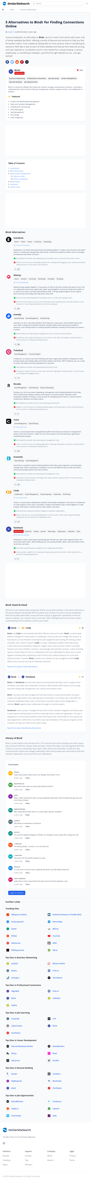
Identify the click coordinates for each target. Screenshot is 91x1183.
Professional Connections (36, 78)
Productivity (57, 494)
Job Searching (53, 78)
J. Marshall (18, 855)
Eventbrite (18, 238)
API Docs (28, 1164)
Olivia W (17, 867)
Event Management (32, 318)
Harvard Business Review (22, 1046)
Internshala (16, 1115)
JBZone (56, 929)
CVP (54, 1018)
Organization (62, 531)
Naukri (14, 1074)
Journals (43, 531)
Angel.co (15, 1108)
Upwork (56, 1108)
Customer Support (34, 354)
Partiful (56, 1060)
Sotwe (14, 929)
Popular (6, 1156)
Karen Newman (20, 878)
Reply (28, 778)
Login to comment (16, 893)
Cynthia (17, 821)
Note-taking (51, 531)
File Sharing (66, 494)
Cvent (16, 419)
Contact (28, 1156)
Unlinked (56, 998)
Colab (16, 490)
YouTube (56, 936)
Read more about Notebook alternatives (24, 728)
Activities (24, 279)
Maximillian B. (19, 784)
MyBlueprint (16, 1081)
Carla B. (17, 832)
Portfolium (15, 1033)
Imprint (50, 1160)
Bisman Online (59, 963)
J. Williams (18, 844)
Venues (30, 242)
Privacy (73, 1156)
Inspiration (71, 531)
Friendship (51, 279)
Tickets (23, 242)
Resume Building (15, 82)
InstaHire (56, 1074)
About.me (15, 1060)
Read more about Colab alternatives (22, 666)
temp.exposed (17, 921)
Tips (26, 1160)
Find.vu (56, 970)
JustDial (14, 963)
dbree (55, 950)
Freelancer (57, 1101)
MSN (55, 943)
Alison (14, 1053)
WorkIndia (57, 1081)
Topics (12, 10)
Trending (6, 1160)
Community (32, 279)
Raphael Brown (19, 809)
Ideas (78, 531)
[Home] (3, 10)
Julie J (16, 795)
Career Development (68, 78)
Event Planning (19, 318)
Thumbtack (57, 978)
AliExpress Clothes (19, 914)
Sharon (16, 772)
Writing (36, 531)
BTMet (14, 936)
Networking (47, 242)
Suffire (14, 1005)
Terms (72, 1160)
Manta (14, 970)
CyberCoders (16, 1026)
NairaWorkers (58, 1046)
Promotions (38, 242)
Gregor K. (11, 32)
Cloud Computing (46, 494)
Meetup (17, 275)
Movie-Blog (57, 921)
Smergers (15, 978)
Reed (55, 1053)
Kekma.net (15, 943)
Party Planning (44, 318)
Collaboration (19, 494)
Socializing (59, 279)
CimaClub (15, 1018)
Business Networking (28, 10)
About (49, 1156)
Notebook (18, 527)
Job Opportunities (31, 82)
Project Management (31, 494)
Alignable (15, 991)
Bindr (13, 998)
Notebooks (28, 531)
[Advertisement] (45, 140)
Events (17, 242)
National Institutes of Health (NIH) (67, 914)
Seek (55, 1115)
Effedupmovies (17, 950)
